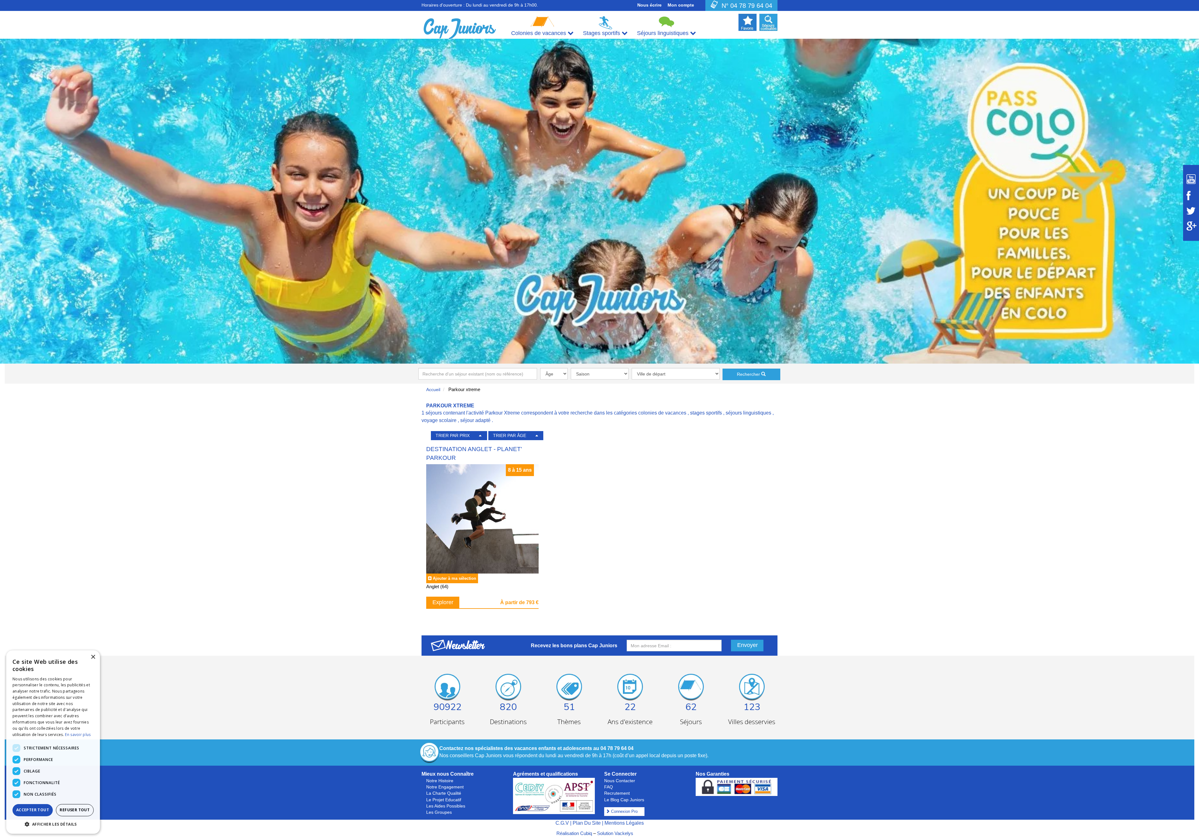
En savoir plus (78, 734)
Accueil (433, 389)
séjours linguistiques (748, 412)
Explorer (442, 602)
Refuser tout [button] (75, 810)
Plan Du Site (587, 823)
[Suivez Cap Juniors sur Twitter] (1191, 211)
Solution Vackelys (615, 833)
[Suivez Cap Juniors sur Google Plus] (1191, 226)
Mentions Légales (624, 823)
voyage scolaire (439, 420)
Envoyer (747, 645)
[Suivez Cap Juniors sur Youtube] (1191, 179)
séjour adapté (475, 420)
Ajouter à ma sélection (454, 578)
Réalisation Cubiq (574, 833)
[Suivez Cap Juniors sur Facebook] (1191, 195)
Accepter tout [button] (32, 810)
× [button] (93, 657)
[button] (53, 824)
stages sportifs (706, 412)
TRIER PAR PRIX (453, 435)
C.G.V (562, 823)
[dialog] (53, 742)
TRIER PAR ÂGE (509, 435)
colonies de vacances (662, 412)
